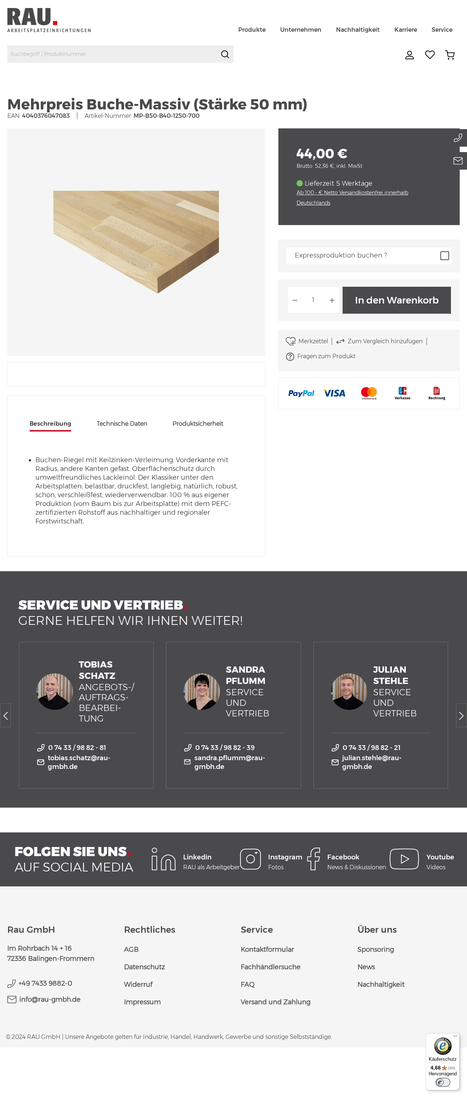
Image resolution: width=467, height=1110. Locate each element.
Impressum (142, 1002)
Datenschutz (144, 967)
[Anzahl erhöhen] (332, 300)
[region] (136, 242)
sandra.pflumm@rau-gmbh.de (229, 762)
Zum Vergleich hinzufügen (385, 341)
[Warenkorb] (450, 55)
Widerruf (138, 985)
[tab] (50, 425)
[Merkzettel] (430, 55)
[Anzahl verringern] (294, 300)
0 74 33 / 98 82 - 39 (225, 748)
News (366, 967)
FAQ (248, 985)
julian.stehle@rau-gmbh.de (372, 762)
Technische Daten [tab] (122, 423)
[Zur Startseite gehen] (57, 20)
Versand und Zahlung (275, 1002)
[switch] (443, 1082)
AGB (131, 949)
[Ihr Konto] (410, 55)
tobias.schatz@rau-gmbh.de (79, 762)
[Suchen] (225, 54)
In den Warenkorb (397, 300)
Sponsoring (376, 949)
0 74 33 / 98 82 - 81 (77, 748)
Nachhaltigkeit (381, 985)
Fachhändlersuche (271, 967)
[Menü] (455, 1037)
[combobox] (112, 54)
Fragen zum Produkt (326, 356)
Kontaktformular (267, 949)
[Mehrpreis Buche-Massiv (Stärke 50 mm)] (136, 242)
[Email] (458, 161)
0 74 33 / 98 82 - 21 (372, 748)
